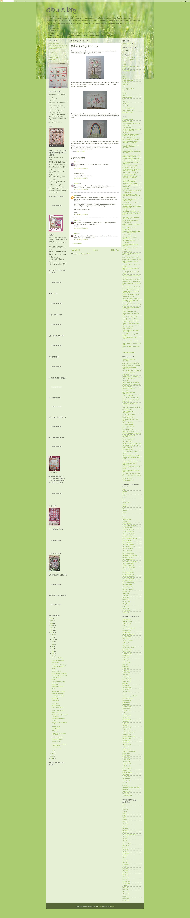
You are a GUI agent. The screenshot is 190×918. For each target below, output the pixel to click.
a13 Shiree (125, 830)
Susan (76, 183)
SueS (123, 515)
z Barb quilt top (126, 791)
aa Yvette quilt (126, 780)
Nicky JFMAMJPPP (127, 441)
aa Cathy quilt (126, 626)
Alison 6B (125, 783)
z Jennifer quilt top (127, 795)
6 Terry (124, 815)
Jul (53, 646)
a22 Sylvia (125, 849)
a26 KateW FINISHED (128, 578)
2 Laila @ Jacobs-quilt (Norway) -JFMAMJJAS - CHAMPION (131, 135)
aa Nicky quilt (126, 708)
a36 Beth (124, 879)
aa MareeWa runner (127, 698)
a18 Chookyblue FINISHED (129, 561)
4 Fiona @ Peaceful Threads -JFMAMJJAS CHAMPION (130, 142)
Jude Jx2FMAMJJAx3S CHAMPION (128, 412)
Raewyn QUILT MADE (128, 110)
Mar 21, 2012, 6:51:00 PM (81, 168)
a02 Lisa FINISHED (127, 527)
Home (95, 250)
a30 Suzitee (125, 864)
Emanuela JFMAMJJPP (128, 388)
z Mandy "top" (126, 896)
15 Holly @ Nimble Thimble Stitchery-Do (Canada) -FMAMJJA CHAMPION (131, 185)
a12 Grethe (125, 828)
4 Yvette (124, 811)
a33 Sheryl (125, 870)
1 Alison (124, 804)
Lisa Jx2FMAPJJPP (127, 425)
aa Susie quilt (126, 759)
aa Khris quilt (125, 674)
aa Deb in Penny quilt (128, 634)
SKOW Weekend (56, 671)
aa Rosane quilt (126, 727)
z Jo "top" (124, 885)
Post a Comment (77, 243)
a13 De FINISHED (127, 551)
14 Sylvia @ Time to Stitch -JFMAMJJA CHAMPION (129, 180)
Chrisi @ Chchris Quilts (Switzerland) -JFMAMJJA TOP (130, 210)
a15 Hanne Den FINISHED (129, 555)
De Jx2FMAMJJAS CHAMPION (130, 382)
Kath (123, 500)
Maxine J (124, 62)
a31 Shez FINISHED (127, 589)
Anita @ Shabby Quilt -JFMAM (130, 257)
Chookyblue (125, 103)
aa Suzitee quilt (126, 763)
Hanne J (124, 495)
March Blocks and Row (58, 693)
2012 (51, 632)
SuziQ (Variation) (126, 519)
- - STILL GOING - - (127, 251)
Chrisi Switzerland (127, 97)
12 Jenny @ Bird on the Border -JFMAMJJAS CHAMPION (130, 173)
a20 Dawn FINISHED (128, 565)
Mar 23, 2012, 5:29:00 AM (81, 228)
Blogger (112, 906)
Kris (75, 233)
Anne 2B (124, 785)
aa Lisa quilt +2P (126, 681)
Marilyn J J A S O (126, 68)
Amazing (54, 668)
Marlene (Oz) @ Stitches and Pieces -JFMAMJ (130, 301)
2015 (51, 625)
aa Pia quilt (125, 723)
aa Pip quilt (125, 725)
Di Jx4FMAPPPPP (127, 386)
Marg (123, 86)
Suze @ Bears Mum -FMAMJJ (130, 341)
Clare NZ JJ (125, 101)
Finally (53, 689)
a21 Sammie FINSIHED (128, 568)
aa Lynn (124, 693)
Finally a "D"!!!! (55, 712)
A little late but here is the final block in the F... (59, 744)
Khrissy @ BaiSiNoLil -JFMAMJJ (131, 289)
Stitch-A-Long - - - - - (70, 9)
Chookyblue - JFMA (127, 121)
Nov (53, 637)
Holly (123, 95)
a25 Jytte (124, 855)
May (53, 651)
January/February (56, 747)
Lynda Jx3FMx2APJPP (128, 427)
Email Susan (52, 59)
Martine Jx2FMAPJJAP (128, 439)
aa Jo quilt (125, 664)
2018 (51, 618)
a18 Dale (124, 841)
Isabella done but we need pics (130, 787)
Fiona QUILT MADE (127, 112)
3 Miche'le (125, 809)
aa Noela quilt (126, 710)
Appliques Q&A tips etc (128, 352)
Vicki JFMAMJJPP (127, 478)
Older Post (115, 250)
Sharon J (124, 64)
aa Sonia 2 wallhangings (129, 751)
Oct (53, 639)
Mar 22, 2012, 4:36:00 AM (81, 215)
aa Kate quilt (125, 670)
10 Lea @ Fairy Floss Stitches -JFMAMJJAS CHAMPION (130, 166)
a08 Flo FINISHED (127, 540)
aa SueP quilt (126, 753)
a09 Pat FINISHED (127, 542)
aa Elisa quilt (125, 643)
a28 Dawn (125, 862)
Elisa (123, 493)
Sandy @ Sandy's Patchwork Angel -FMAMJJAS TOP (131, 191)
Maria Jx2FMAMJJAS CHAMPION (131, 433)
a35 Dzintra (125, 874)
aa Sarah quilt (126, 740)
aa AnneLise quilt (127, 621)
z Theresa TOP (126, 610)
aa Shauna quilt (126, 744)
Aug (53, 644)
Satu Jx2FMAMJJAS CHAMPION (131, 455)
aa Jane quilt (125, 660)
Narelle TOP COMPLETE (129, 80)
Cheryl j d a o (125, 78)
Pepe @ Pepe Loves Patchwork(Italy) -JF (127, 327)
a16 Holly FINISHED (127, 557)
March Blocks (55, 700)
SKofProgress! (55, 703)
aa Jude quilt (125, 668)
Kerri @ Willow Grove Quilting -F (131, 287)
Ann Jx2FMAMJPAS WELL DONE (131, 365)
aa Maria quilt (126, 702)
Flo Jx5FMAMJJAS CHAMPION (130, 398)
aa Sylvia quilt (126, 766)
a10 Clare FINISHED (128, 544)
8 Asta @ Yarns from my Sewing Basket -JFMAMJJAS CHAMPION (131, 159)
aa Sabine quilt (126, 730)
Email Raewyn (52, 55)
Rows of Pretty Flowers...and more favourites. (59, 676)
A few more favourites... (58, 737)
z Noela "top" (125, 898)
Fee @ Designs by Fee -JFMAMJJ (131, 279)
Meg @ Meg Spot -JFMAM (129, 311)
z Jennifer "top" (126, 883)
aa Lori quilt (125, 685)
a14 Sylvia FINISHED (128, 553)
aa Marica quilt (126, 704)
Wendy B (124, 93)
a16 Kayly (125, 836)
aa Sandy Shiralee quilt (128, 736)
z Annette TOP (126, 591)
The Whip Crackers (127, 119)
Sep (53, 641)
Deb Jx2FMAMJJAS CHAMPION (131, 384)
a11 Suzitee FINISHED (128, 546)
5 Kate (124, 813)
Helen (124, 498)
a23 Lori (124, 851)
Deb (123, 74)
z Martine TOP (126, 602)
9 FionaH (124, 821)
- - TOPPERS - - (126, 188)
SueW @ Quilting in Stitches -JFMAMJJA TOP (130, 200)
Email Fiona (52, 53)
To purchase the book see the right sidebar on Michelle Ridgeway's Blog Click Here (58, 47)
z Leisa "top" (125, 891)
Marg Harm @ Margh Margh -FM (130, 298)
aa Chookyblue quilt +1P (128, 628)
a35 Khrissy (125, 877)
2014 (51, 628)
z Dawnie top (125, 793)
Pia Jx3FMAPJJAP (127, 449)
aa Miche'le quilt (126, 706)
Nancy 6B (125, 789)
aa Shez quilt (125, 747)
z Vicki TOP (125, 612)
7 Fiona (124, 817)
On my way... (55, 679)
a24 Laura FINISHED (128, 574)
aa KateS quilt (126, 672)
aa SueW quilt (126, 757)
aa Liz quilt (125, 683)
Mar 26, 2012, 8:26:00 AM (81, 240)
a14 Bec (124, 832)
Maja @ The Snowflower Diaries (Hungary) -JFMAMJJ (131, 295)
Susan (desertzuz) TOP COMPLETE (128, 71)
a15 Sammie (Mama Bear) (129, 834)
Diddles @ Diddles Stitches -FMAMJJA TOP (130, 228)
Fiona (75, 162)
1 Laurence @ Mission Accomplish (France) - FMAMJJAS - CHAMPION (131, 131)
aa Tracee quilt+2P (127, 772)
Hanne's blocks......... (57, 728)
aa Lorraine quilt (126, 687)
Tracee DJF (125, 521)
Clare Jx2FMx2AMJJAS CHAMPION (128, 379)
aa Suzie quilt (126, 761)
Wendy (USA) (126, 82)
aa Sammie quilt (126, 734)
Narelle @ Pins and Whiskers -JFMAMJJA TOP (130, 221)
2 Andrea (124, 807)
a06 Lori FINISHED (127, 536)
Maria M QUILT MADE (128, 89)
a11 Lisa (124, 826)
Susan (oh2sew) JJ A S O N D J (130, 66)
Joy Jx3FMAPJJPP (127, 409)
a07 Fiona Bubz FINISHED (129, 538)
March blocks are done (58, 686)
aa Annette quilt (126, 623)
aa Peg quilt (125, 717)
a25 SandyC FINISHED (128, 576)
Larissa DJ (125, 506)
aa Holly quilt (125, 655)
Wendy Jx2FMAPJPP (128, 480)
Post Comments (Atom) (84, 253)
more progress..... (56, 662)
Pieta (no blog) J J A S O (128, 57)
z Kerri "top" (125, 887)
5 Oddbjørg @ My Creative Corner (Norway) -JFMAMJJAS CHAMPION (131, 146)
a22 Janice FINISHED (128, 570)
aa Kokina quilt (126, 676)
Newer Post (75, 250)
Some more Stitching (57, 658)
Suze (123, 517)
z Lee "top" (125, 889)
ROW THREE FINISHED (58, 682)
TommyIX (100, 906)
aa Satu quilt (125, 742)
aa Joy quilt (125, 666)
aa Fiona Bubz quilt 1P (128, 647)
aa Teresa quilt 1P (127, 768)
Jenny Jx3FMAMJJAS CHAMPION (131, 407)
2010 (51, 758)
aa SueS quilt (126, 755)
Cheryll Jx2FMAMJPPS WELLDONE (128, 373)
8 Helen (124, 819)
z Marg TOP (125, 599)
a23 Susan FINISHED (128, 572)
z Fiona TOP (125, 593)
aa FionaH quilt (126, 651)
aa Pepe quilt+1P (127, 719)
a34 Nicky (125, 872)
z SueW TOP (125, 606)
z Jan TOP (125, 595)
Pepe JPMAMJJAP (127, 447)
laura (75, 195)
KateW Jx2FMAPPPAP (128, 415)
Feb (53, 750)
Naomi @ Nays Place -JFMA (130, 316)
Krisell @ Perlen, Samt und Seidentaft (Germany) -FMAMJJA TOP (131, 196)
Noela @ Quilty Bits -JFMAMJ (130, 319)
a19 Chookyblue (126, 843)
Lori (123, 91)
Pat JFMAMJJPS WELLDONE (130, 445)
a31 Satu (124, 866)
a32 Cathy (125, 868)
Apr (53, 653)
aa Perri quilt (125, 721)
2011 (51, 756)
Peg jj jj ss (125, 84)
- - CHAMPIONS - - (127, 127)
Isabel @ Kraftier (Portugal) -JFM (131, 281)
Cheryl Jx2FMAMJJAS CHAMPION (131, 371)
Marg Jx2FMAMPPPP (128, 429)
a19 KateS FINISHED (128, 563)
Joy (123, 99)
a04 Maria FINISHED (128, 531)
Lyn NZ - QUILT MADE (128, 108)
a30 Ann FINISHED (127, 587)
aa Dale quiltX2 (126, 630)
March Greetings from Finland (59, 673)
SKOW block (55, 731)
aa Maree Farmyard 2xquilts (129, 696)
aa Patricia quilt (126, 715)
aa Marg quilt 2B (126, 700)
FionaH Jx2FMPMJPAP (128, 395)
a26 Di (124, 858)
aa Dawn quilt (126, 632)
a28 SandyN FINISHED (128, 582)
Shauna (124, 512)
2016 (51, 623)
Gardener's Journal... (57, 739)
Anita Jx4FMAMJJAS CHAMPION (131, 363)
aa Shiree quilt (126, 749)
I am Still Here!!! (56, 705)
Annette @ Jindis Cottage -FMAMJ (131, 259)
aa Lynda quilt (126, 691)
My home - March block (58, 710)
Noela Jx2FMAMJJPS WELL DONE (131, 443)
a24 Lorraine (125, 853)
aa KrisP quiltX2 (126, 679)
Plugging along (56, 726)
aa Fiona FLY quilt (127, 649)
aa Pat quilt (125, 713)
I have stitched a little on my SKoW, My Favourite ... (59, 665)
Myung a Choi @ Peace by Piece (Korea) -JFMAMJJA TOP (131, 232)
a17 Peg (124, 838)
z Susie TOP (125, 608)
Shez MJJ (125, 106)
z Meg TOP (125, 604)
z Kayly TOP (125, 597)
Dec (53, 634)
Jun (53, 648)
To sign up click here (54, 43)
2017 (51, 621)
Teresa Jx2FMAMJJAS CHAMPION (131, 476)
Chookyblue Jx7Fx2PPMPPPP (130, 376)
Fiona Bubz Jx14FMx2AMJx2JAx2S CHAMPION (128, 392)
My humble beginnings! (58, 660)
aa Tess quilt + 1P (127, 770)
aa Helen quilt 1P (127, 653)
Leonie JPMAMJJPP (127, 422)
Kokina (124, 504)
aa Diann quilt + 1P (127, 640)
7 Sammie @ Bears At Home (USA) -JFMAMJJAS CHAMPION (131, 155)
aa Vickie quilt (126, 776)
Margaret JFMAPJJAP (128, 431)
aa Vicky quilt (126, 778)
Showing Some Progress (58, 691)
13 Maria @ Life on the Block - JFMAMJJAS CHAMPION (130, 177)
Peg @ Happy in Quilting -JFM (130, 321)
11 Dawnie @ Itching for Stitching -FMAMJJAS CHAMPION (131, 170)
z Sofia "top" (125, 900)
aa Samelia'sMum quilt (128, 732)
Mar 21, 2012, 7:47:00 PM (81, 189)
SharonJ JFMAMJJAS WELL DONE (131, 461)
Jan (53, 753)
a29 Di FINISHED (127, 585)
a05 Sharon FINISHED (128, 534)
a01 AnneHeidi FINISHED (129, 525)
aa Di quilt (125, 638)
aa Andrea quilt (126, 619)
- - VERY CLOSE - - (127, 235)
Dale (123, 489)
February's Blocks (56, 741)
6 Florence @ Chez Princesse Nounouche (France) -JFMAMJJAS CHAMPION (131, 151)
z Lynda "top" (125, 894)
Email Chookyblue (53, 57)
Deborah (124, 491)
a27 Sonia (125, 860)
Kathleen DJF (126, 502)
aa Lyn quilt (125, 689)
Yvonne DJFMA (126, 523)
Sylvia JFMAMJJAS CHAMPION (131, 474)
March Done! (55, 684)
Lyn (123, 508)
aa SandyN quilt (126, 738)
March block (55, 698)
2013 (51, 630)
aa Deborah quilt (126, 636)
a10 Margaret (125, 824)
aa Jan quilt (125, 657)
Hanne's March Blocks (57, 707)
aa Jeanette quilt (126, 662)
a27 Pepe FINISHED (128, 580)
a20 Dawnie (125, 845)
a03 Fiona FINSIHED (128, 529)
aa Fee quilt (125, 645)
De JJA (124, 76)
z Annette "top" (126, 881)
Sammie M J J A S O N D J (129, 60)
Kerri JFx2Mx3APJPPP (128, 417)
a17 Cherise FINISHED (128, 559)
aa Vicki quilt (125, 774)
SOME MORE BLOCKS (58, 696)
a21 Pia (124, 847)
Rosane (124, 510)
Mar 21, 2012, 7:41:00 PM (81, 178)
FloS (75, 220)
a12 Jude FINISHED (127, 548)
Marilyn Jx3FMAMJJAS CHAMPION (128, 436)
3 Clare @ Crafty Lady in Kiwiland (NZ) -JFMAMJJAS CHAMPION (131, 138)
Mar (53, 655)
